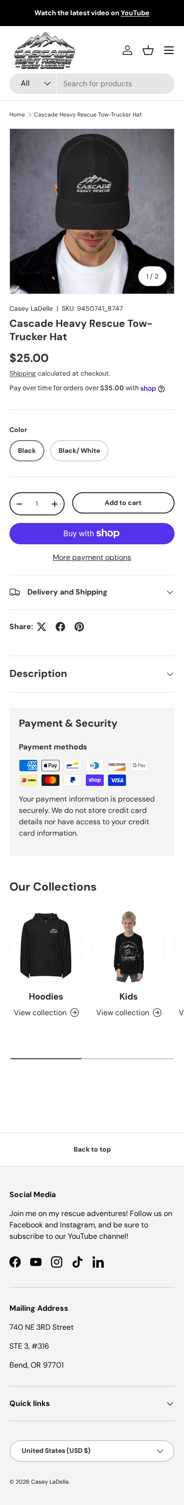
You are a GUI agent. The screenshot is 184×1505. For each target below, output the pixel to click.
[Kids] (128, 946)
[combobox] (92, 83)
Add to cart (123, 502)
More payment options (92, 557)
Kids (128, 996)
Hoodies (46, 996)
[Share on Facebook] (60, 626)
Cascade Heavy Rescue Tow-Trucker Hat (88, 114)
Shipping (22, 373)
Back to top (92, 1149)
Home (17, 114)
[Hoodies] (46, 946)
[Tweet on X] (41, 626)
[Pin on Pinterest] (79, 626)
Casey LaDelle (31, 308)
